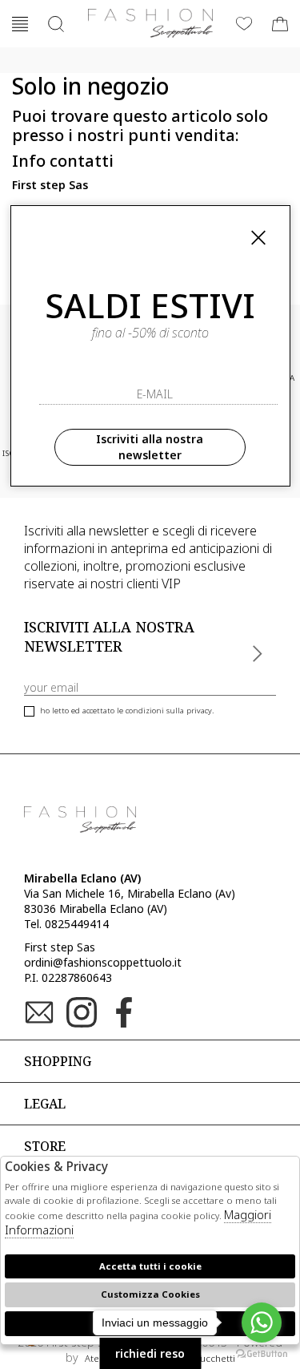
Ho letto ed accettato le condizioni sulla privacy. (127, 710)
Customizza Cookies (150, 1294)
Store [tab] (45, 1146)
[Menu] (20, 24)
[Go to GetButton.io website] (261, 1353)
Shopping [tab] (57, 1061)
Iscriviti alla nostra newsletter (149, 446)
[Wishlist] (244, 24)
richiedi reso (150, 1353)
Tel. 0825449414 (66, 923)
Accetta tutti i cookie (150, 1266)
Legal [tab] (45, 1104)
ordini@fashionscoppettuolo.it (103, 962)
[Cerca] (56, 24)
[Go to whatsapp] (262, 1322)
